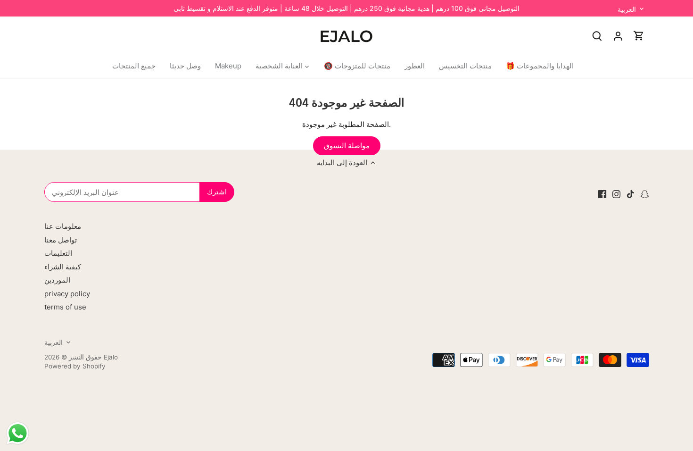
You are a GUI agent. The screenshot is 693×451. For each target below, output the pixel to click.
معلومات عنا (62, 226)
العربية (627, 9)
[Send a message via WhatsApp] (18, 433)
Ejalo (111, 357)
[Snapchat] (645, 194)
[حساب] (618, 36)
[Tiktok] (631, 194)
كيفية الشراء (62, 266)
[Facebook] (602, 194)
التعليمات (58, 253)
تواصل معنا (60, 239)
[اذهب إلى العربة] (638, 36)
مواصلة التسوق (347, 145)
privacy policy (67, 293)
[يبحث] (597, 36)
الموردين (57, 280)
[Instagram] (616, 194)
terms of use (65, 306)
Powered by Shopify (75, 366)
